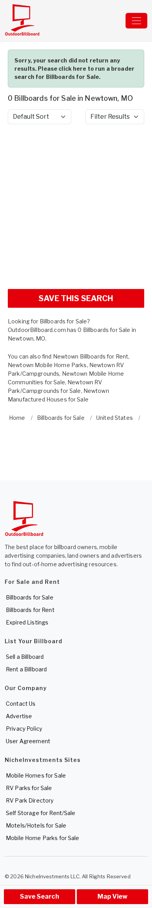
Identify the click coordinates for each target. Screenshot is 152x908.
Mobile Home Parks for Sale (43, 838)
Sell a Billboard (25, 656)
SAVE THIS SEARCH (76, 298)
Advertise (19, 716)
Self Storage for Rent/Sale (41, 813)
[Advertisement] (76, 206)
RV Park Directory (29, 800)
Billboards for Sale (29, 597)
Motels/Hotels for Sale (36, 825)
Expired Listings (27, 622)
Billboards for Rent (30, 610)
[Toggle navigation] (136, 21)
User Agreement (28, 741)
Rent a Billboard (26, 669)
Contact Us (20, 703)
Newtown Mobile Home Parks (47, 365)
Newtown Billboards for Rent (91, 356)
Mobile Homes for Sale (36, 775)
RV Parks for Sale (29, 788)
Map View (112, 896)
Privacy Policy (24, 728)
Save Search (39, 896)
